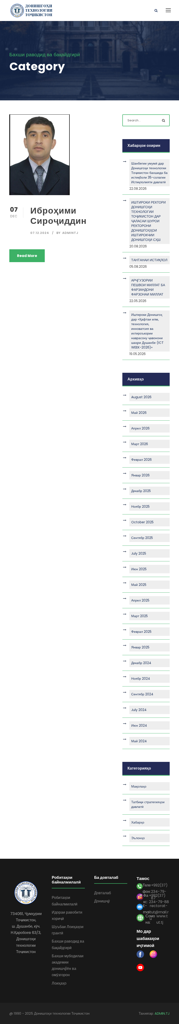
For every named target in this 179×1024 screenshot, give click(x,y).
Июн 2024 (139, 725)
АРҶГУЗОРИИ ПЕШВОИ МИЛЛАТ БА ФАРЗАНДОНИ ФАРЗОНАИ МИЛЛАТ (148, 287)
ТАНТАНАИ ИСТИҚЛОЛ (149, 260)
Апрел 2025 (140, 600)
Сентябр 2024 (142, 694)
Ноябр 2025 (140, 506)
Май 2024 (139, 741)
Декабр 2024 (141, 663)
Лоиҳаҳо (59, 983)
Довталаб (102, 893)
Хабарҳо (137, 822)
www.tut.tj (162, 918)
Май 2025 (138, 584)
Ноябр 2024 (140, 678)
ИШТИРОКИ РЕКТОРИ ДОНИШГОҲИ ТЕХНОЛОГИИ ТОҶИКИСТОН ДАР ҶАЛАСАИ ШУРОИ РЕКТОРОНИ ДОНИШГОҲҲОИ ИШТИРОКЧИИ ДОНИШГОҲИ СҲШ (148, 221)
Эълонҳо (138, 838)
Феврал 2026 (141, 459)
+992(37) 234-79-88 (159, 898)
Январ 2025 (140, 647)
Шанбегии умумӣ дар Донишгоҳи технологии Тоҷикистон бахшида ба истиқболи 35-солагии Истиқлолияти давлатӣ (149, 172)
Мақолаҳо (138, 786)
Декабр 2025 (141, 491)
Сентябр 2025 (142, 537)
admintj (70, 233)
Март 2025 (139, 616)
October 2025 (142, 522)
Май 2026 (139, 412)
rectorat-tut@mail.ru (159, 908)
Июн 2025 (139, 569)
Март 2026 (139, 444)
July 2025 (138, 553)
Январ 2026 (140, 475)
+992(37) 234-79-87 (159, 887)
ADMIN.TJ (162, 1013)
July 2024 (139, 709)
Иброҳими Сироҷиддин (58, 215)
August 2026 (141, 397)
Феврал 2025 (141, 631)
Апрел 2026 (140, 428)
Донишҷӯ (102, 901)
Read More (27, 255)
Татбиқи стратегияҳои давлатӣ (148, 804)
